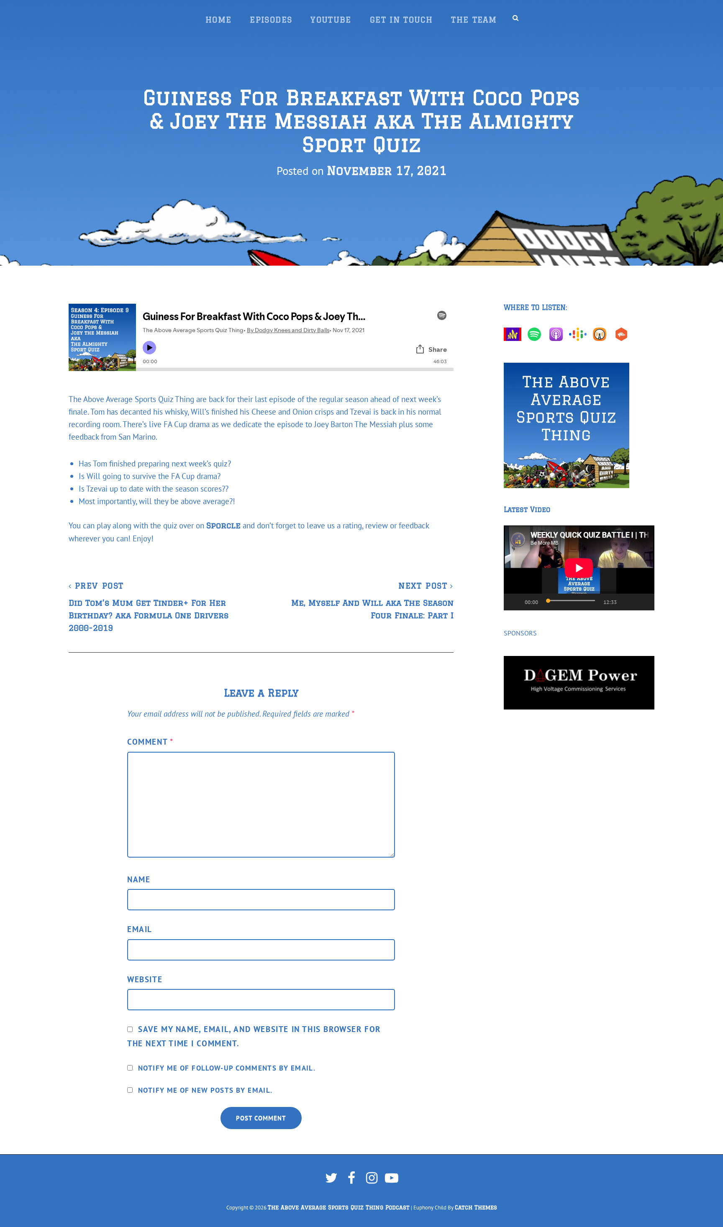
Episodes (271, 19)
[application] (579, 567)
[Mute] (627, 602)
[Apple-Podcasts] (558, 334)
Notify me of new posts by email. (205, 1090)
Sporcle (223, 525)
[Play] (510, 602)
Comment (150, 741)
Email (139, 929)
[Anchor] (515, 334)
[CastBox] (623, 334)
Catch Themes (476, 1207)
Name (138, 879)
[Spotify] (536, 334)
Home (218, 19)
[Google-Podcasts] (580, 334)
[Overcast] (602, 334)
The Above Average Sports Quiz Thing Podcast (339, 1207)
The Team (474, 19)
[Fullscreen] (644, 602)
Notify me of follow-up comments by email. (226, 1068)
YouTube (330, 19)
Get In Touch (401, 19)
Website (144, 979)
